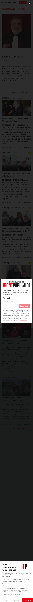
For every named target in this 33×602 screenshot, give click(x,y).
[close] (29, 3)
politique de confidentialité (20, 320)
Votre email (6, 298)
